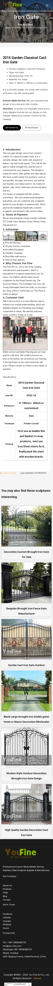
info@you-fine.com (12, 946)
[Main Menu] (47, 5)
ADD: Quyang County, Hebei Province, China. (24, 956)
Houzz (6, 928)
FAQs (5, 892)
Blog (5, 896)
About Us (7, 885)
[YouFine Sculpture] (13, 5)
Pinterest (7, 924)
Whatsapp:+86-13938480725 (17, 949)
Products (16, 27)
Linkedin (7, 917)
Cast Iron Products (29, 27)
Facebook (7, 914)
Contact (7, 899)
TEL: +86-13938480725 (14, 942)
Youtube (7, 921)
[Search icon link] (37, 5)
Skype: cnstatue (10, 953)
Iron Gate (26, 16)
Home (8, 27)
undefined (19, 984)
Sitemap (37, 978)
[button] (12, 128)
